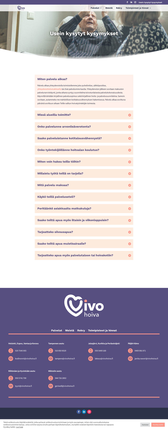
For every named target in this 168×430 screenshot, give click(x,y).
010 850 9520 (60, 350)
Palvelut (95, 8)
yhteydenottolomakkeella (49, 89)
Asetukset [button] (145, 425)
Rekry (119, 8)
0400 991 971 (140, 350)
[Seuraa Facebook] (79, 412)
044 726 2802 (60, 378)
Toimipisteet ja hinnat (137, 8)
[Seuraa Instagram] (89, 412)
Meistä (108, 8)
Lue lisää (19, 427)
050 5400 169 (100, 350)
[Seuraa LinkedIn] (84, 412)
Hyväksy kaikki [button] (158, 425)
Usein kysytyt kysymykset (150, 2)
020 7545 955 (20, 350)
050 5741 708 (20, 378)
